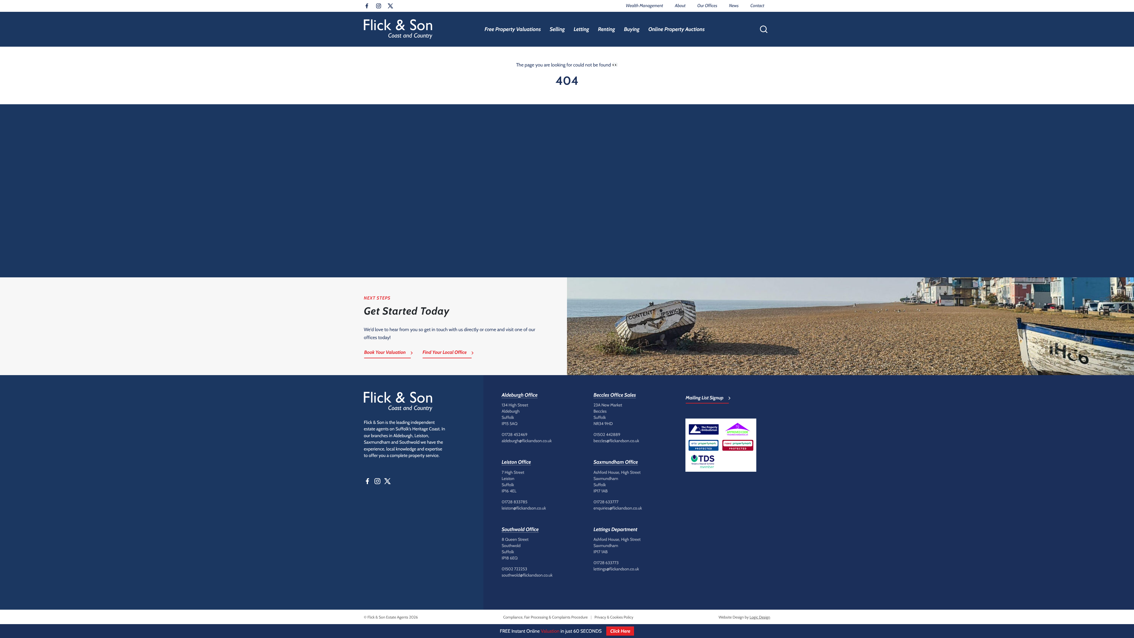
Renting (606, 29)
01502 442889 (607, 434)
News (734, 5)
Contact (757, 5)
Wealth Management (644, 5)
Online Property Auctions (676, 29)
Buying (632, 29)
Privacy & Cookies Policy (613, 617)
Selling (557, 29)
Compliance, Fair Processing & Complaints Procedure (545, 617)
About (680, 5)
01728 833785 (514, 501)
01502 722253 (514, 569)
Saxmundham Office (616, 462)
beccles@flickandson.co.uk (616, 440)
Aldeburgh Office (520, 395)
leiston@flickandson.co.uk (524, 508)
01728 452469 (514, 434)
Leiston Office (516, 462)
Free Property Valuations (513, 29)
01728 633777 (606, 501)
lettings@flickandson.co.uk (616, 569)
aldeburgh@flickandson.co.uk (527, 440)
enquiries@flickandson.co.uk (618, 508)
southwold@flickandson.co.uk (527, 575)
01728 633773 (606, 562)
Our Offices (707, 5)
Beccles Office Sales (615, 395)
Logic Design (760, 617)
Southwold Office (520, 530)
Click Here (620, 631)
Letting (581, 29)
